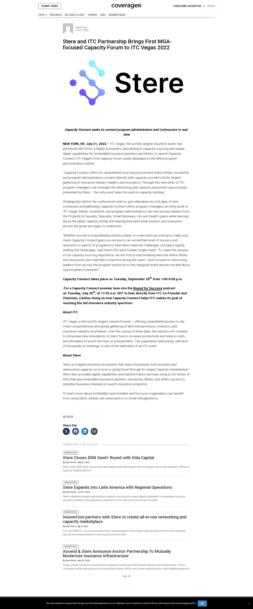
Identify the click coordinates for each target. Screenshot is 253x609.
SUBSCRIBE (180, 6)
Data (41, 14)
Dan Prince (81, 27)
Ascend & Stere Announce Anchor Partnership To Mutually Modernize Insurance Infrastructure (117, 553)
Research (56, 14)
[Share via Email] (95, 431)
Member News (117, 14)
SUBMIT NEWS (49, 6)
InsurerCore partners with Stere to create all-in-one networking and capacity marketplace (125, 519)
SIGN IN (211, 6)
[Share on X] (67, 431)
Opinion (92, 14)
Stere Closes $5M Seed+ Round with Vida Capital (108, 457)
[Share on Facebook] (76, 431)
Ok (202, 603)
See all (126, 576)
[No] (248, 603)
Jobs (103, 14)
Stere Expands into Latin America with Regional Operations (117, 487)
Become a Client (75, 14)
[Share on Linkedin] (85, 431)
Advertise (194, 6)
